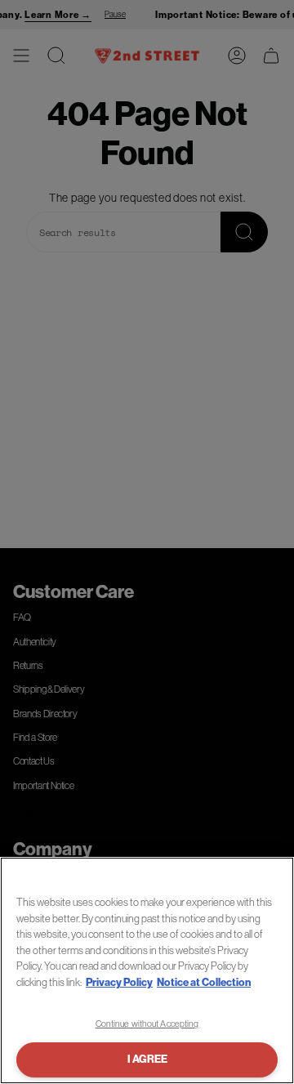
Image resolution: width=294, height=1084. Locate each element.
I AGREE (147, 1059)
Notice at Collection (204, 982)
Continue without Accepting (147, 1023)
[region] (147, 970)
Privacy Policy (119, 982)
